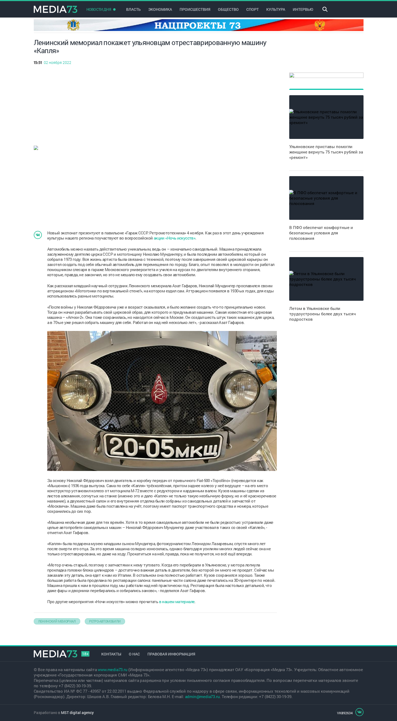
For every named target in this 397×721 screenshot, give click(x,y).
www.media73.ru (112, 669)
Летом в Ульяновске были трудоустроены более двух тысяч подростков (322, 314)
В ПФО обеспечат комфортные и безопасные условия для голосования (321, 233)
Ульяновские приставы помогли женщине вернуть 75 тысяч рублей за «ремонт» (326, 152)
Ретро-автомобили (104, 621)
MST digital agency (77, 712)
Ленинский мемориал (57, 621)
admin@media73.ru (202, 696)
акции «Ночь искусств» (174, 238)
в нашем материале (177, 601)
